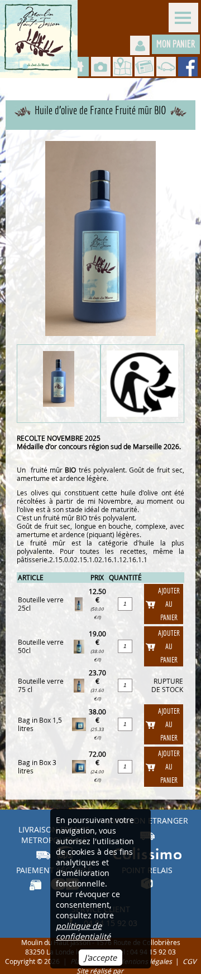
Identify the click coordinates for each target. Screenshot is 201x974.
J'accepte (100, 957)
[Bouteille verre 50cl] (79, 645)
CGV (189, 961)
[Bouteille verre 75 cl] (79, 684)
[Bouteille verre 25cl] (79, 603)
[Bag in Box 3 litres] (79, 766)
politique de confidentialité (83, 931)
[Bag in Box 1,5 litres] (79, 723)
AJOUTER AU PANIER (169, 604)
